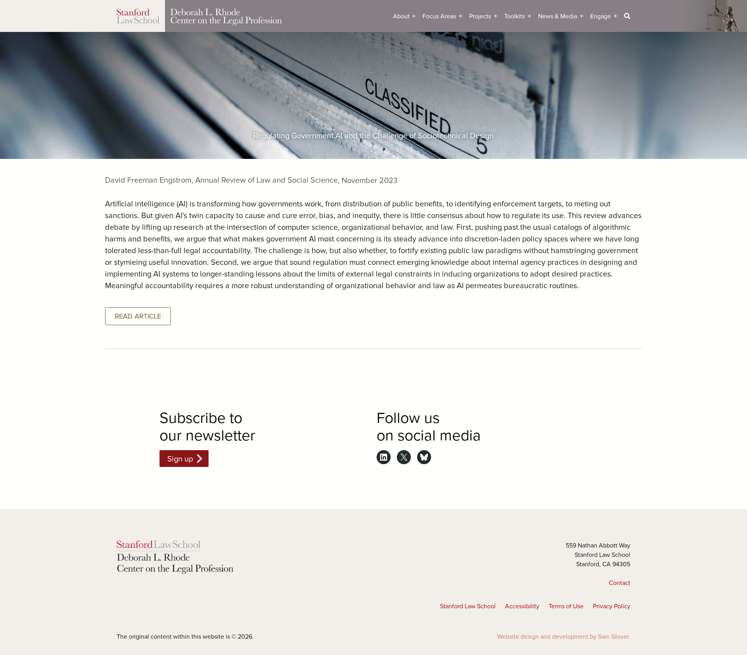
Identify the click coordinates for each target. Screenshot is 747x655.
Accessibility (522, 606)
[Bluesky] (424, 457)
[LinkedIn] (384, 457)
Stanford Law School (468, 606)
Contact (619, 582)
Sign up (180, 458)
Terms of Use (566, 606)
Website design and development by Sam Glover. (563, 636)
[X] (404, 457)
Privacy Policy (611, 606)
